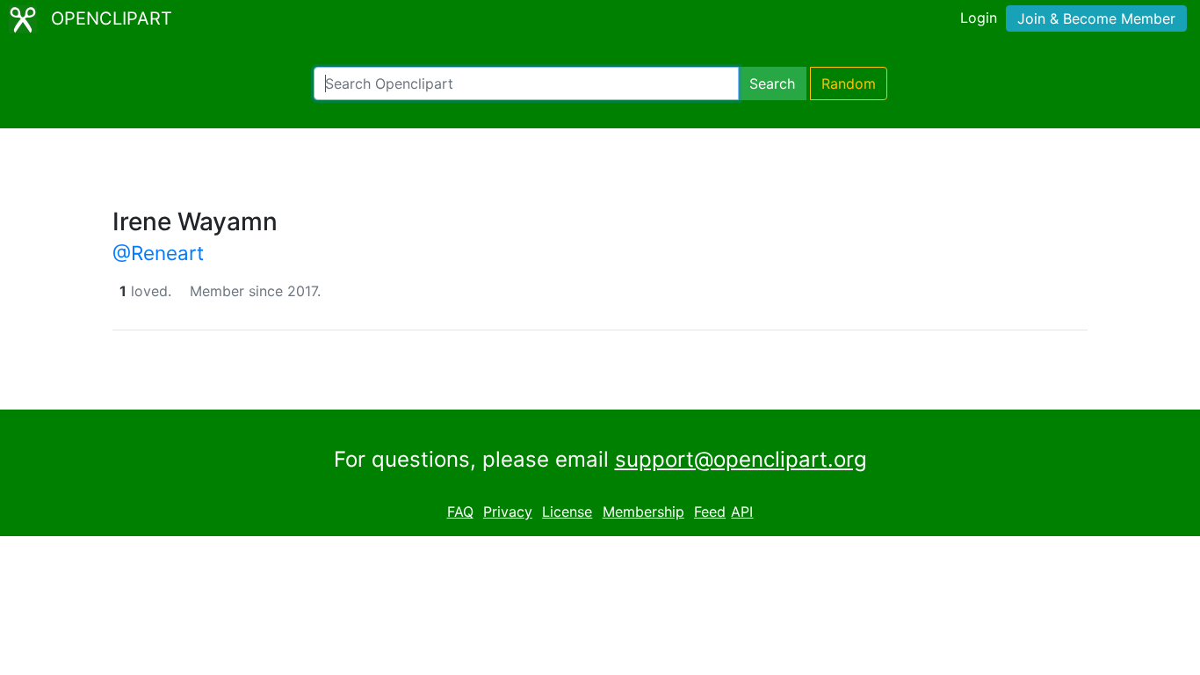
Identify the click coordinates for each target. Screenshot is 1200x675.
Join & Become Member (1096, 18)
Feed (710, 511)
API (742, 511)
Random (848, 83)
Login (978, 17)
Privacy (507, 511)
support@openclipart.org (741, 459)
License (567, 511)
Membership (643, 511)
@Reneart (158, 253)
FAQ (460, 511)
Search (772, 83)
